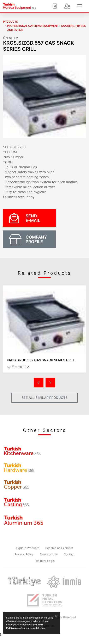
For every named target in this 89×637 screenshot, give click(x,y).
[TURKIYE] (24, 582)
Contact (69, 554)
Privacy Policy (24, 554)
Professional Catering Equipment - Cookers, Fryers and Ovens (46, 28)
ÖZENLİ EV (10, 38)
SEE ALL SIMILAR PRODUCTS (44, 398)
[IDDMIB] (44, 600)
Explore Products (27, 548)
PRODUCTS (10, 21)
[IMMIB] (64, 582)
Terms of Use (49, 554)
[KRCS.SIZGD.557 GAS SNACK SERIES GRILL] (44, 320)
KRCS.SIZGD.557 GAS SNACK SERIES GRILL (41, 360)
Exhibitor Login (45, 560)
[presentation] (38, 382)
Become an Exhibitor (59, 548)
